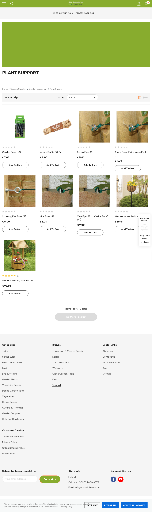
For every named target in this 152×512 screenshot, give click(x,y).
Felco (55, 379)
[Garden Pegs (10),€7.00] (19, 127)
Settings (92, 505)
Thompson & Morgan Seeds (67, 351)
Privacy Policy (66, 506)
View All (56, 385)
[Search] (12, 3)
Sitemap (107, 373)
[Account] (138, 4)
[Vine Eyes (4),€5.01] (57, 191)
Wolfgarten (58, 368)
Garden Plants (10, 379)
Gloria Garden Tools (63, 373)
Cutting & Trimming (12, 407)
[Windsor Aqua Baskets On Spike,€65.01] (132, 191)
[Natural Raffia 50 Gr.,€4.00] (57, 127)
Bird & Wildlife (9, 373)
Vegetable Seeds (11, 385)
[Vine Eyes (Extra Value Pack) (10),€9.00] (94, 191)
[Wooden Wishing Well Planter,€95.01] (19, 255)
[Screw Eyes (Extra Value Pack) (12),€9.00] (132, 127)
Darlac (55, 356)
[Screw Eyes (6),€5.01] (94, 127)
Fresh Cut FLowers (12, 362)
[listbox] (82, 97)
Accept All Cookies (134, 505)
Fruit (4, 368)
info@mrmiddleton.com (87, 487)
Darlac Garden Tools (13, 390)
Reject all (110, 505)
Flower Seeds (9, 402)
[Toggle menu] (4, 3)
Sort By (61, 97)
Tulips (5, 351)
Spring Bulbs (8, 356)
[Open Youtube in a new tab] (121, 479)
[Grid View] (139, 97)
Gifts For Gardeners (13, 419)
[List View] (145, 97)
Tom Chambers (60, 362)
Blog (105, 368)
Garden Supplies (11, 413)
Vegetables (8, 396)
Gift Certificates (111, 362)
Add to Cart (15, 165)
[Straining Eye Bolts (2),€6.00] (19, 191)
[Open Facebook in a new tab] (113, 479)
